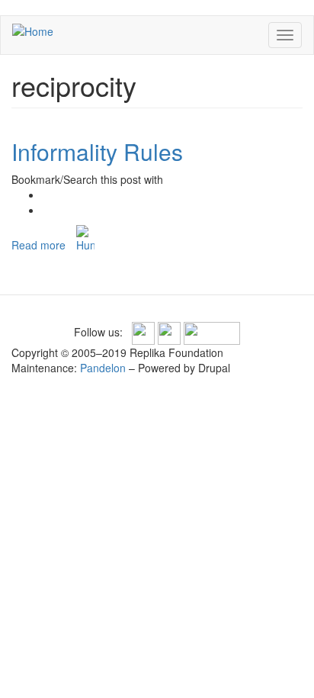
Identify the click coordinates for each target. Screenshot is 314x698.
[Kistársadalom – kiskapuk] (85, 239)
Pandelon (103, 367)
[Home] (33, 30)
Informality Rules (97, 151)
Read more (38, 245)
